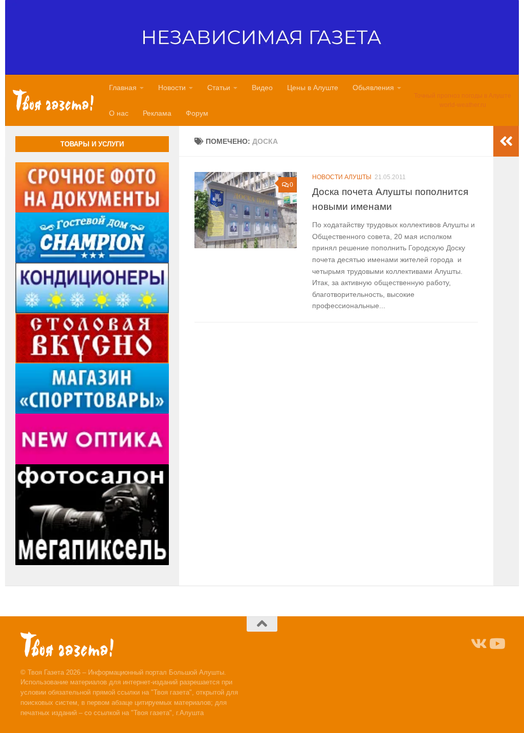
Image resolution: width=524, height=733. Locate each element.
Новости (172, 87)
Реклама (157, 113)
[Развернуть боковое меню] (506, 141)
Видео (262, 87)
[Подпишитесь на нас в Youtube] (496, 644)
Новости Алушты (342, 177)
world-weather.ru (463, 105)
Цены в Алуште (312, 87)
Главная (123, 87)
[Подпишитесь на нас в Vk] (478, 644)
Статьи (218, 87)
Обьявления (373, 87)
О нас (118, 113)
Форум (197, 113)
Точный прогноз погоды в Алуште (462, 95)
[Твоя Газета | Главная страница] (53, 100)
